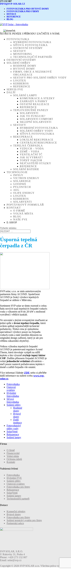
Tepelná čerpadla (28, 145)
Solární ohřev (14, 404)
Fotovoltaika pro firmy (18, 486)
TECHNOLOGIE (17, 172)
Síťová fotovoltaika (30, 45)
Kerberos (21, 83)
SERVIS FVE (15, 89)
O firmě (19, 210)
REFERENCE (14, 16)
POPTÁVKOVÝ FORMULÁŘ (25, 204)
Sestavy (19, 51)
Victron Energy (26, 178)
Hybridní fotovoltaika (32, 42)
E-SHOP (12, 222)
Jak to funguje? (32, 116)
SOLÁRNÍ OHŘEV (19, 62)
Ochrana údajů (14, 459)
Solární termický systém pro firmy (24, 520)
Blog (17, 216)
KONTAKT (14, 207)
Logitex (19, 80)
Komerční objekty (16, 511)
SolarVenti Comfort (36, 119)
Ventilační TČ (31, 154)
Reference (21, 86)
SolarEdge (22, 181)
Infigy (18, 175)
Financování (13, 453)
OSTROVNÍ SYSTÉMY (21, 59)
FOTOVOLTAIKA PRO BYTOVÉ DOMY (28, 9)
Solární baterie (26, 169)
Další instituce (17, 421)
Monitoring (22, 54)
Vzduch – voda (32, 148)
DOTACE (11, 14)
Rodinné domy (24, 65)
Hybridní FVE (14, 478)
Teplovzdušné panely (30, 110)
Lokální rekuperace (36, 139)
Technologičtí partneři (32, 57)
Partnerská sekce (15, 523)
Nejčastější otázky (35, 163)
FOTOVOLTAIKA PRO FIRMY (23, 11)
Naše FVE (20, 219)
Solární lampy (25, 95)
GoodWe (19, 184)
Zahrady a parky (34, 101)
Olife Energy (24, 192)
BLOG (10, 19)
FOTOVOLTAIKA (18, 39)
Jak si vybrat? (31, 157)
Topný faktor (31, 160)
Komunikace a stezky (37, 98)
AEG (16, 190)
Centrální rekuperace (38, 142)
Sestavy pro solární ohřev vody (40, 77)
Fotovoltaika (13, 384)
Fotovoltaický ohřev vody (14, 427)
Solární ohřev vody (36, 130)
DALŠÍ (11, 92)
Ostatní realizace (34, 104)
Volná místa (23, 213)
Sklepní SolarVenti (35, 122)
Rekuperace (23, 136)
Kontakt (11, 462)
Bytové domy (24, 68)
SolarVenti (29, 113)
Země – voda (29, 151)
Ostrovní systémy (28, 48)
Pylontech (22, 187)
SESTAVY (19, 124)
